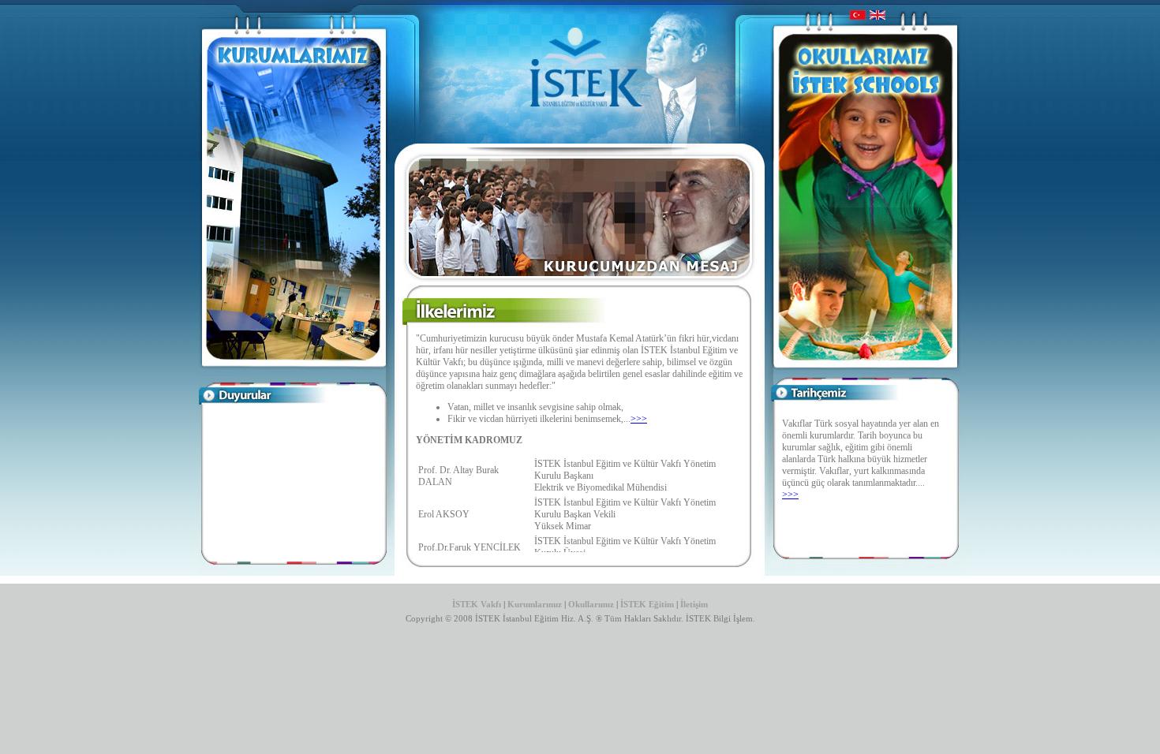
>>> (639, 418)
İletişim (694, 604)
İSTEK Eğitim (648, 604)
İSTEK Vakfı (476, 604)
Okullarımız (591, 604)
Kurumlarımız (534, 604)
